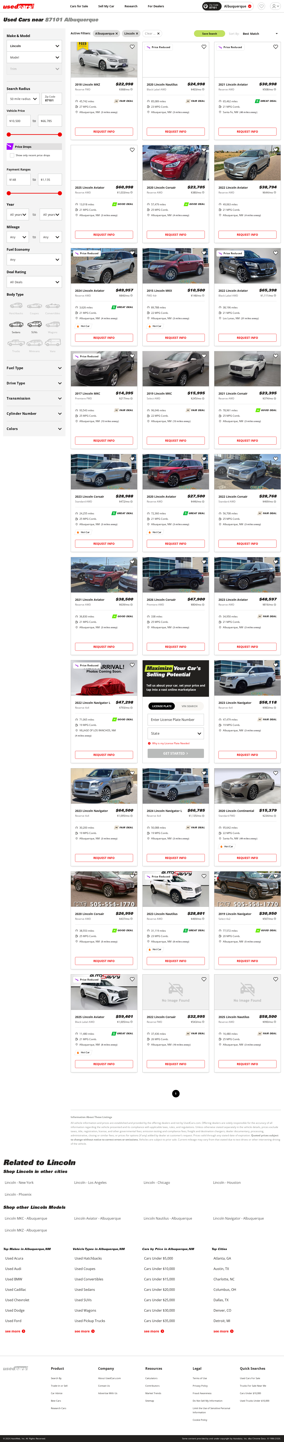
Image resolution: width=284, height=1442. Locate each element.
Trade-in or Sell (59, 1385)
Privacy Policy (200, 1385)
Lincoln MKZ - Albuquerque (26, 1230)
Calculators (151, 1378)
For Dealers (156, 6)
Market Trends (153, 1393)
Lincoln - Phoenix (18, 1194)
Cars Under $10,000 (250, 1393)
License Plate (162, 706)
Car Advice (56, 1393)
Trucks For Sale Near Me (253, 1385)
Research (131, 6)
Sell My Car (106, 6)
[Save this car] (132, 47)
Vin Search (190, 706)
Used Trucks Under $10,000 (254, 1400)
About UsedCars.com (109, 1378)
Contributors (152, 1385)
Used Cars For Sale (250, 1378)
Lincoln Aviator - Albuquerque (97, 1218)
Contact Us (104, 1385)
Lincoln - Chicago (157, 1182)
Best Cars (56, 1400)
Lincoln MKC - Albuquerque (26, 1218)
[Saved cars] (261, 6)
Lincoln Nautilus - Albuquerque (168, 1218)
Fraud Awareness (202, 1393)
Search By (56, 1378)
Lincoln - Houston (227, 1182)
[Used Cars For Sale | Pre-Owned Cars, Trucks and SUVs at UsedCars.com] (18, 6)
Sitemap (149, 1400)
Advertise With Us (107, 1393)
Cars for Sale (79, 6)
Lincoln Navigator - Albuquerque (238, 1218)
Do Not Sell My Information (207, 1400)
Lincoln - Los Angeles (90, 1182)
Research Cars (58, 1408)
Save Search (209, 33)
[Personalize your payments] (131, 89)
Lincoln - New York (19, 1182)
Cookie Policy (200, 1419)
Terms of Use (200, 1378)
